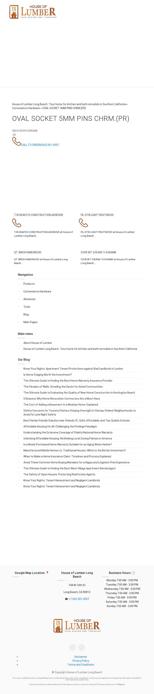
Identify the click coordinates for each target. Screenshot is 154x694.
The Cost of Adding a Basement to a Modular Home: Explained (60, 404)
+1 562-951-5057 (79, 598)
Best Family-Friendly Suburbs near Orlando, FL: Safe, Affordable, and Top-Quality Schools (76, 420)
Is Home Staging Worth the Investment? (47, 374)
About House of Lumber (37, 342)
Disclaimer (80, 656)
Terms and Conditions (80, 664)
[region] (77, 56)
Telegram (121, 684)
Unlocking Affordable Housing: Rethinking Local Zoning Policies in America (67, 438)
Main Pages (30, 322)
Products (29, 283)
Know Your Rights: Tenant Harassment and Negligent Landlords (61, 480)
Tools (26, 306)
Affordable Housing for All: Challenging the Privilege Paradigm (60, 426)
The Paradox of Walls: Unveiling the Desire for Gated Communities (63, 386)
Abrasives (29, 299)
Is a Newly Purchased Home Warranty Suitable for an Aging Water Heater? (67, 444)
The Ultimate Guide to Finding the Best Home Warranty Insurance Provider (67, 380)
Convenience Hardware (37, 291)
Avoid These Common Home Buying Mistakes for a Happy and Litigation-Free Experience (76, 462)
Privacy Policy (80, 660)
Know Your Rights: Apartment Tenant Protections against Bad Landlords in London (73, 368)
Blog (26, 314)
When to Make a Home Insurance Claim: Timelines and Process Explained (67, 456)
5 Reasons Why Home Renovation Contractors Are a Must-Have (61, 398)
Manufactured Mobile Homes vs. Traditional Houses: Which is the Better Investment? (74, 450)
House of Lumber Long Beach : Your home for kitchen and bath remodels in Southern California (80, 348)
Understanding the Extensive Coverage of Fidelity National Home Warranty (67, 432)
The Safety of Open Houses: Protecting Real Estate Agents (59, 474)
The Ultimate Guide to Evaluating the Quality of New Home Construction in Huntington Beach (79, 392)
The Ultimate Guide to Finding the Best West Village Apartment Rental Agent (69, 468)
